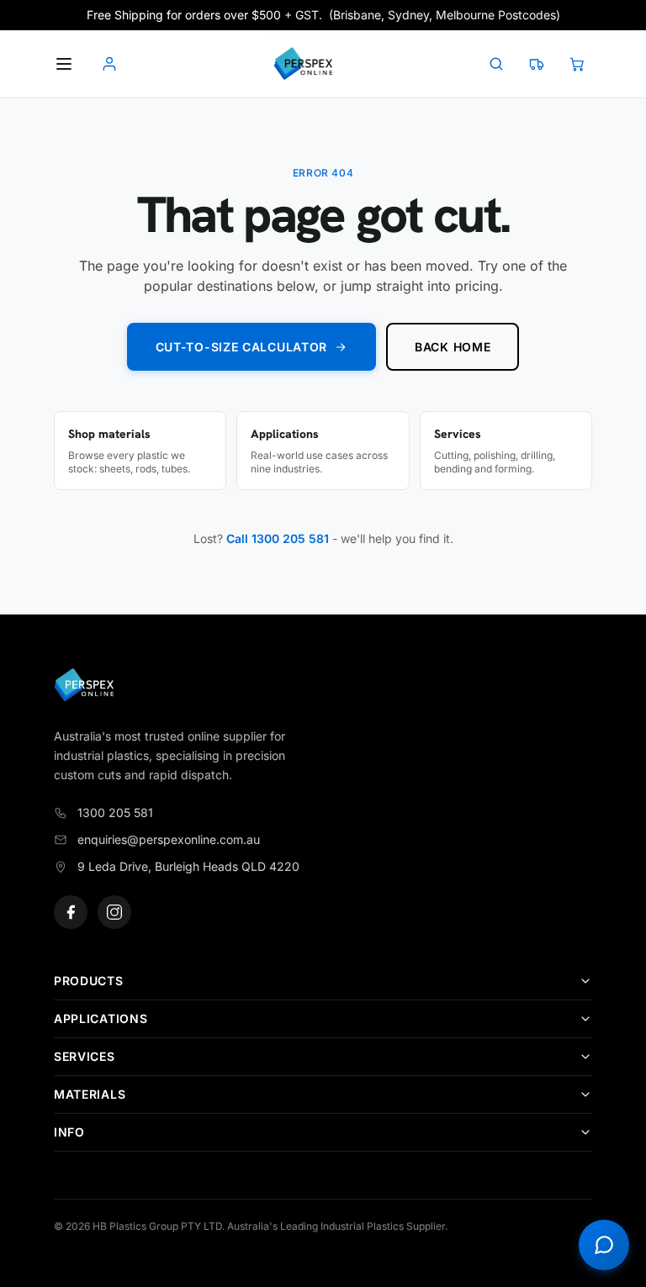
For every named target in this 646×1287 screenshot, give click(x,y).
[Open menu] (64, 64)
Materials (89, 1094)
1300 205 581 (115, 812)
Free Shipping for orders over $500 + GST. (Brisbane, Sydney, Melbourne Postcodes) (323, 15)
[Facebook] (70, 912)
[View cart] (577, 64)
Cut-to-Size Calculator (241, 347)
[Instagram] (114, 912)
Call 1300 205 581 (277, 538)
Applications (100, 1018)
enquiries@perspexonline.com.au (168, 839)
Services (84, 1056)
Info (69, 1132)
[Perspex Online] (303, 64)
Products (89, 980)
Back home (452, 347)
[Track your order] (537, 64)
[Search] (496, 64)
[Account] (109, 64)
